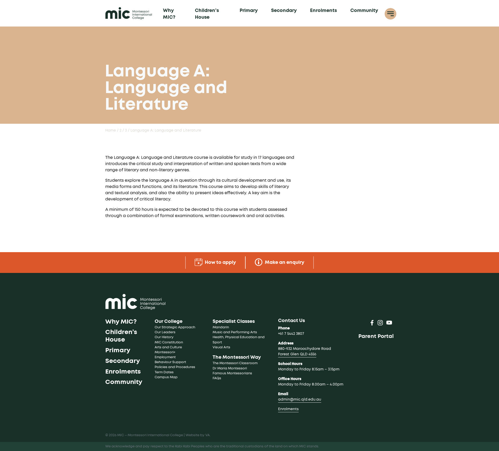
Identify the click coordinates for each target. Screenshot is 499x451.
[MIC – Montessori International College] (128, 13)
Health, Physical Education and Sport (239, 340)
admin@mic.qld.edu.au (299, 399)
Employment (165, 357)
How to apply (220, 262)
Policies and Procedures (175, 367)
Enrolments (323, 10)
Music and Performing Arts (235, 332)
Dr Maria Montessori (230, 368)
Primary (249, 10)
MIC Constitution (169, 342)
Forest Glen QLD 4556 (297, 354)
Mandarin (221, 327)
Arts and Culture (168, 347)
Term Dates (164, 372)
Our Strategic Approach (175, 327)
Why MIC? (169, 14)
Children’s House (207, 14)
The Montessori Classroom (235, 363)
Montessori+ (165, 352)
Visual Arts (221, 347)
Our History (164, 337)
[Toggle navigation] (390, 14)
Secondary (284, 10)
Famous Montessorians (232, 373)
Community (364, 10)
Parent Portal (376, 336)
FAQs (217, 378)
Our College (168, 321)
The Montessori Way (237, 357)
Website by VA (198, 435)
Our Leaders (165, 332)
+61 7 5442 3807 (291, 334)
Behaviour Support (170, 362)
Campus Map (166, 377)
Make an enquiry (284, 262)
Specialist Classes (234, 321)
